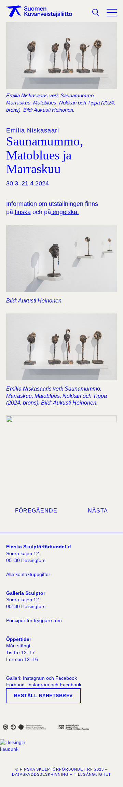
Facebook (66, 678)
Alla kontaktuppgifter (28, 574)
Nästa (98, 511)
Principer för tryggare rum (34, 620)
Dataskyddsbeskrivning (40, 774)
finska (23, 212)
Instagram (34, 678)
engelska (64, 212)
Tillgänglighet (92, 774)
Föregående (36, 511)
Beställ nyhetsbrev (43, 695)
